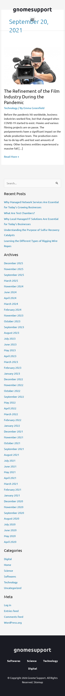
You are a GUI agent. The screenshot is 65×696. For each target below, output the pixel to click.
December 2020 (13, 501)
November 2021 (13, 437)
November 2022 (13, 385)
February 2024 (12, 309)
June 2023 (10, 344)
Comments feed (13, 616)
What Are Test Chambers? (19, 213)
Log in (7, 605)
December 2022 (13, 379)
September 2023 (14, 327)
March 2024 (11, 303)
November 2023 (13, 315)
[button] (32, 19)
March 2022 (11, 414)
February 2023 (12, 367)
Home (7, 564)
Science (8, 570)
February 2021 (12, 489)
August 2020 (11, 518)
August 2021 (11, 454)
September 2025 (14, 274)
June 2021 (10, 466)
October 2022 (12, 390)
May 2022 (10, 402)
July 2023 (10, 338)
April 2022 (10, 408)
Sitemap (38, 682)
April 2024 (10, 297)
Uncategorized (12, 587)
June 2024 (10, 292)
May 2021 (10, 472)
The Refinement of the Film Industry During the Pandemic (32, 96)
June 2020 (10, 530)
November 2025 (13, 269)
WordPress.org (13, 622)
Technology (11, 108)
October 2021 (12, 443)
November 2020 (13, 507)
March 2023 (11, 361)
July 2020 (10, 524)
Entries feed (11, 610)
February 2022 (12, 419)
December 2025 (13, 263)
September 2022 (14, 396)
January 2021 (12, 495)
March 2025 (11, 280)
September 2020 (14, 512)
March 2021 (11, 483)
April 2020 (10, 541)
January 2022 (12, 425)
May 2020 (10, 536)
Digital (8, 558)
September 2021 (14, 448)
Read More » (11, 156)
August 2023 (11, 332)
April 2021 (10, 477)
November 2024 (13, 286)
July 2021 (10, 460)
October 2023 (12, 321)
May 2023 (10, 350)
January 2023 (12, 373)
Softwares (10, 576)
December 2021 (13, 431)
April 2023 (10, 356)
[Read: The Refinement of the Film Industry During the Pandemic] (32, 65)
